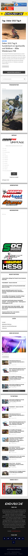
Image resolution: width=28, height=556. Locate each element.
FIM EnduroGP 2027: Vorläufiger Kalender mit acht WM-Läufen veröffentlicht (17, 472)
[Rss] (22, 538)
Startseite (4, 18)
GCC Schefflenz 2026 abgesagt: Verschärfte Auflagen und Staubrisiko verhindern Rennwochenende (16, 378)
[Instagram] (11, 538)
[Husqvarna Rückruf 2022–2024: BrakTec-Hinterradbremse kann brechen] (5, 458)
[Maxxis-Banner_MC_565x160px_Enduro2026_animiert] (7, 7)
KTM (5, 148)
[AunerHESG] (12, 269)
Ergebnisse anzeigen (14, 177)
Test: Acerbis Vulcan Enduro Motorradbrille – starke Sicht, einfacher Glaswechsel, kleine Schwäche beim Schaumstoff (17, 449)
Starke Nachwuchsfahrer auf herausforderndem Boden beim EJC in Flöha (16, 362)
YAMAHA (6, 159)
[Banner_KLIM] (12, 130)
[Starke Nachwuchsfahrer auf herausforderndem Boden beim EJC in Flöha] (5, 362)
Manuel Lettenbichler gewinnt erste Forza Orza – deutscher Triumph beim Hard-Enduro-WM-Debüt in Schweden (17, 423)
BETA (5, 150)
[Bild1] (7, 3)
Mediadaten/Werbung (6, 324)
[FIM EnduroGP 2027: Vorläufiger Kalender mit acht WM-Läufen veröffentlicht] (5, 473)
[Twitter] (8, 538)
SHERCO (6, 157)
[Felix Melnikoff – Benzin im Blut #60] (14, 344)
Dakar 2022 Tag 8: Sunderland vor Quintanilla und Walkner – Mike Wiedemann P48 (13, 47)
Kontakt (3, 322)
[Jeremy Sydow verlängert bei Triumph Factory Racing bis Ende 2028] (5, 386)
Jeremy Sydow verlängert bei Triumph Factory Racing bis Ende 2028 (16, 385)
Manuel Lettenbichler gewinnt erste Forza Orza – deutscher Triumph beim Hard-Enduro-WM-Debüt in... (17, 370)
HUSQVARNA (7, 152)
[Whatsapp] (13, 542)
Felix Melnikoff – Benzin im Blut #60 (9, 352)
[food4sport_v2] (12, 198)
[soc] (12, 251)
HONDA (5, 161)
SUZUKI (5, 163)
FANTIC (5, 168)
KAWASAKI (6, 165)
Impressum (4, 328)
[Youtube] (15, 538)
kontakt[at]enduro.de (15, 531)
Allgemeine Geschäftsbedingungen (9, 326)
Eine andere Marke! (8, 170)
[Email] (19, 538)
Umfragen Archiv (5, 180)
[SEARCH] (24, 79)
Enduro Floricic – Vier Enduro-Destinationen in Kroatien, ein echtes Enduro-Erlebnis (16, 465)
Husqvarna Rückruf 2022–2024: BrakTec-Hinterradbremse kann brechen (17, 457)
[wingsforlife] (12, 259)
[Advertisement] (14, 229)
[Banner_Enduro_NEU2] (20, 3)
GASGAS (6, 156)
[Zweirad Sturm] (12, 205)
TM (5, 154)
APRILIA (6, 167)
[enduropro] (12, 193)
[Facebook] (4, 538)
